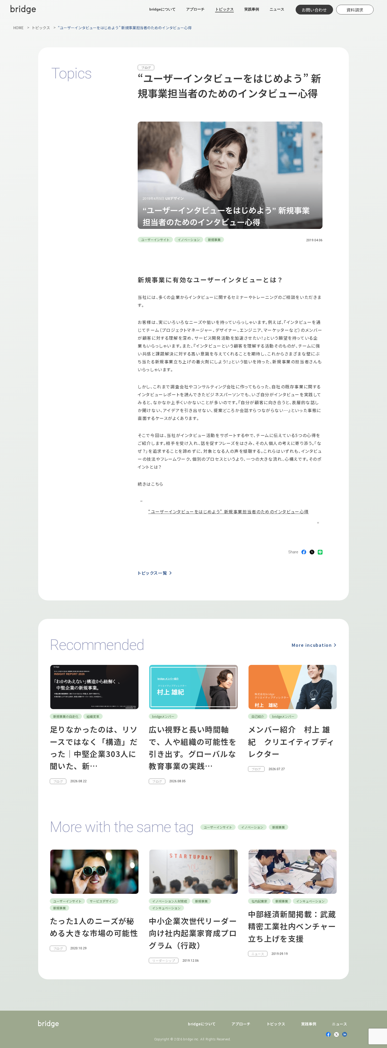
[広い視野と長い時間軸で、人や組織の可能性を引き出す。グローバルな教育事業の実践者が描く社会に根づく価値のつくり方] (193, 724)
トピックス (224, 9)
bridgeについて (162, 9)
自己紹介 (257, 716)
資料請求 (354, 10)
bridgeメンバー (163, 716)
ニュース (277, 9)
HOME (18, 27)
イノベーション (189, 239)
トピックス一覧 (152, 573)
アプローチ (195, 9)
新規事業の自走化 (65, 716)
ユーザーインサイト (155, 239)
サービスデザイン (102, 901)
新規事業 (214, 239)
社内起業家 (259, 901)
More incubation (312, 645)
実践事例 (251, 9)
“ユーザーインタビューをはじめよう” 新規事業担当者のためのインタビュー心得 (228, 511)
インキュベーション (166, 908)
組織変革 (93, 716)
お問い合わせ (314, 10)
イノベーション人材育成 (169, 901)
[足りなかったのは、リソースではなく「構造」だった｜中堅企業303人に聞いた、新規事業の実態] (94, 724)
